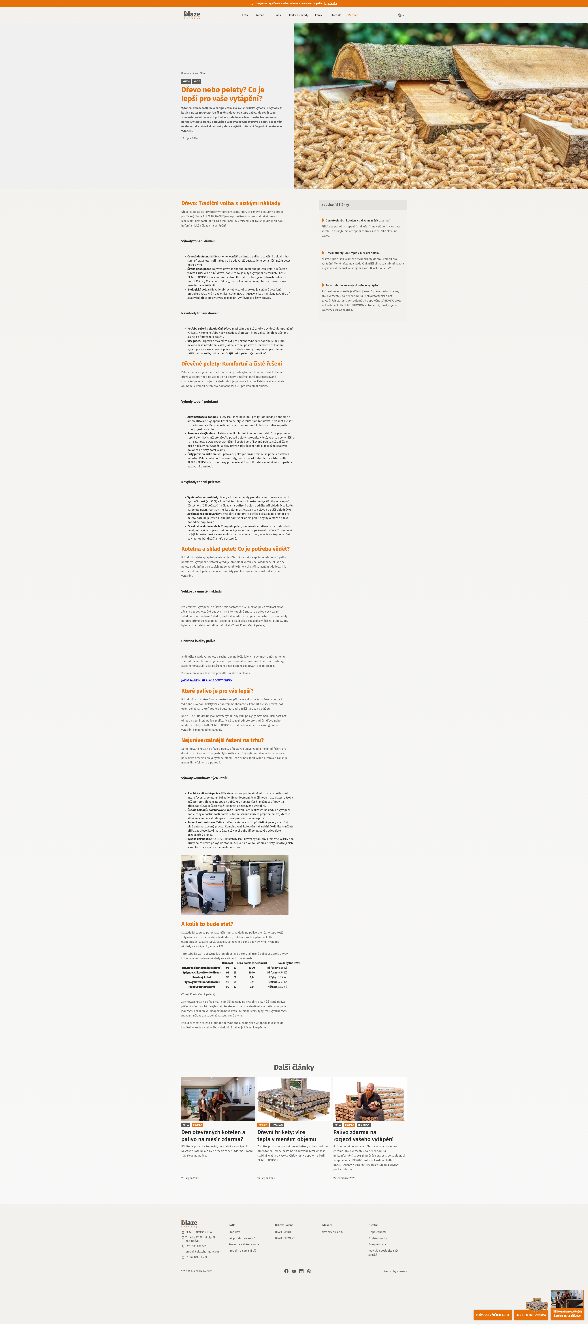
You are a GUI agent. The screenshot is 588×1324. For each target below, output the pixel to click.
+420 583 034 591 (195, 1246)
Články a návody (298, 15)
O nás (277, 15)
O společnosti (377, 1232)
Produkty (234, 1232)
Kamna (260, 15)
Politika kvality (377, 1238)
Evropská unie (377, 1244)
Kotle (245, 15)
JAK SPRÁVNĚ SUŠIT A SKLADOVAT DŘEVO (206, 680)
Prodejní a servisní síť (242, 1250)
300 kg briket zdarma (531, 1315)
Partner (353, 15)
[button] (401, 15)
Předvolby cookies (395, 1271)
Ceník (318, 15)
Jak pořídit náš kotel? (242, 1238)
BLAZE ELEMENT (285, 1238)
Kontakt (336, 15)
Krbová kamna (284, 1225)
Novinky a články (189, 73)
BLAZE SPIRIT (283, 1232)
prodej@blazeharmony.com (202, 1251)
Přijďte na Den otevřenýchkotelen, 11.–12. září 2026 (567, 1313)
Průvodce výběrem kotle (244, 1244)
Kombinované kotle (221, 810)
